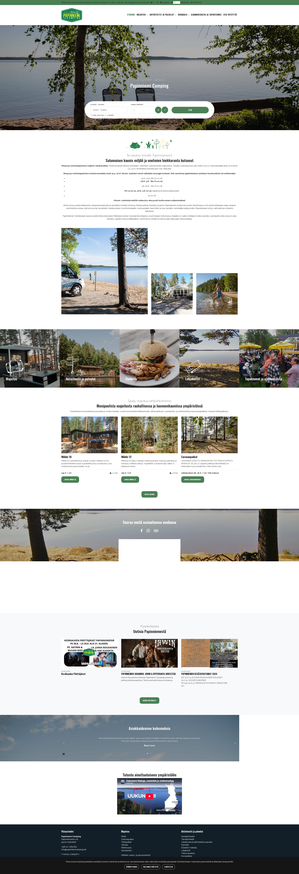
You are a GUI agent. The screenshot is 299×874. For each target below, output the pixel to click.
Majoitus (141, 14)
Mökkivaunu (126, 848)
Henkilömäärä (137, 104)
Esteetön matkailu (189, 848)
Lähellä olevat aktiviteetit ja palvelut (196, 842)
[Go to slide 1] (148, 754)
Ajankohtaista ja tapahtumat (206, 14)
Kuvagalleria (186, 856)
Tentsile (124, 845)
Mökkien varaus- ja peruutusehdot (135, 855)
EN (158, 2)
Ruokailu (183, 14)
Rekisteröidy (197, 2)
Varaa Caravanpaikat (192, 479)
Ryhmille (185, 845)
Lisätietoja (168, 866)
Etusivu (131, 14)
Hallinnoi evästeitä (150, 866)
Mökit (123, 836)
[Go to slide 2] (151, 754)
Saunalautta (126, 850)
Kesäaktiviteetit (188, 836)
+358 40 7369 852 (117, 2)
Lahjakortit (185, 850)
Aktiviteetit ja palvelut (162, 14)
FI (153, 2)
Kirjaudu (186, 2)
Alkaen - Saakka (97, 104)
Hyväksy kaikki (131, 866)
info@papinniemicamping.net (138, 2)
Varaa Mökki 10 (70, 479)
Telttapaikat (126, 842)
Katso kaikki (149, 494)
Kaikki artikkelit (149, 700)
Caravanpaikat (127, 839)
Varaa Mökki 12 (130, 479)
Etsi (190, 110)
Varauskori (166, 2)
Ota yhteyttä (230, 14)
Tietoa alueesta (188, 853)
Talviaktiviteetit (187, 839)
